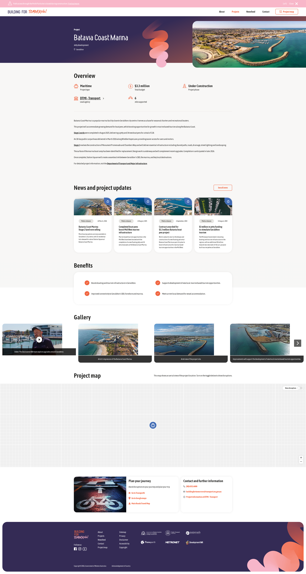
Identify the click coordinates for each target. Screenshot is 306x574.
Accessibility (124, 543)
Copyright (123, 547)
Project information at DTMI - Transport (202, 497)
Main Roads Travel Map (140, 503)
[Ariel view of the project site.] (191, 339)
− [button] (301, 461)
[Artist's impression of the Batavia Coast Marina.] (115, 339)
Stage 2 (77, 145)
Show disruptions (290, 388)
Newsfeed (250, 11)
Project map (288, 11)
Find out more (73, 3)
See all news (223, 187)
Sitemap (122, 532)
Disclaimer (123, 540)
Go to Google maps (138, 498)
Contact (265, 11)
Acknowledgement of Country (121, 566)
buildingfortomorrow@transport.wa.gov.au (203, 491)
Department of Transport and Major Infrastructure (127, 163)
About (222, 11)
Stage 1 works (79, 133)
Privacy (122, 536)
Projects (235, 11)
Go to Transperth (138, 493)
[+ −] (153, 425)
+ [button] (301, 458)
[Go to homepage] (27, 12)
